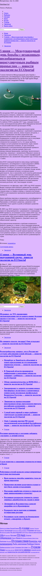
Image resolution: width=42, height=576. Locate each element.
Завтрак (2, 530)
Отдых (21, 535)
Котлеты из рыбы (5, 532)
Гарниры (32, 528)
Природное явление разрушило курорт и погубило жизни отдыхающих (22, 486)
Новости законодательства (35, 532)
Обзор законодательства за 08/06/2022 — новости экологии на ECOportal (22, 383)
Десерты (36, 528)
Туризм (6, 22)
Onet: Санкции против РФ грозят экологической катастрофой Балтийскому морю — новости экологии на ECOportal (23, 423)
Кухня (6, 20)
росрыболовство (24, 552)
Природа (19, 538)
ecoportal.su (11, 243)
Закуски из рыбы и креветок (20, 530)
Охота (6, 13)
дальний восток (36, 550)
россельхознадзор (35, 552)
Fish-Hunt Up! (4, 4)
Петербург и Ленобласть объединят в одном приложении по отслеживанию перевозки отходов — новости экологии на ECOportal (23, 363)
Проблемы (3, 541)
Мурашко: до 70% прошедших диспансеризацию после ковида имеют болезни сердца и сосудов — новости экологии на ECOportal (21, 317)
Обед (2, 535)
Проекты (9, 541)
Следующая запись (6, 247)
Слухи (12, 547)
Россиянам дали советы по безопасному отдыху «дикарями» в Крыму (21, 518)
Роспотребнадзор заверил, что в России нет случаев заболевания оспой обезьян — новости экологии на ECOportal (20, 353)
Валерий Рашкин (14, 528)
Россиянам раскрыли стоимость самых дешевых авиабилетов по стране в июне (21, 498)
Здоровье (30, 530)
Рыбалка (7, 15)
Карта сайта (8, 26)
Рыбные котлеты (5, 547)
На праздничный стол (17, 532)
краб (6, 552)
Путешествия (19, 540)
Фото (6, 18)
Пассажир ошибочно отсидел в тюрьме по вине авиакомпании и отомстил (22, 492)
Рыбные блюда (33, 544)
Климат (39, 530)
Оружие (7, 17)
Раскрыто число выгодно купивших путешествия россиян (20, 511)
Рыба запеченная (20, 544)
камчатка (2, 552)
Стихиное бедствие (21, 547)
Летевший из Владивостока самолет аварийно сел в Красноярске (20, 505)
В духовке (24, 528)
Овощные (7, 535)
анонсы (27, 550)
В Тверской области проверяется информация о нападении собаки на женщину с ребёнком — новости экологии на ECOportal (22, 374)
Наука (26, 532)
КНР (35, 530)
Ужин (2, 550)
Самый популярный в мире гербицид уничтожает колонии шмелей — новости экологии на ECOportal (22, 414)
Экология (7, 24)
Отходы (28, 535)
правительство (12, 552)
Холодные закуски (9, 550)
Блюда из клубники (5, 528)
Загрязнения (8, 530)
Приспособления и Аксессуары (30, 538)
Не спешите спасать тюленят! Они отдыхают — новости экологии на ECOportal (20, 342)
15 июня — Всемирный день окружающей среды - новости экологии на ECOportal (16, 257)
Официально (6, 538)
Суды (29, 547)
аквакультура (19, 550)
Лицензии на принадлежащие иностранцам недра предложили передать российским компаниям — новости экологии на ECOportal (22, 404)
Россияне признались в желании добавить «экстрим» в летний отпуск (18, 434)
